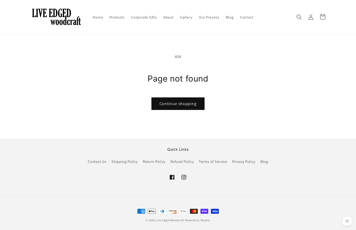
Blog (264, 161)
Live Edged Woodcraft (170, 220)
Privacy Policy (243, 161)
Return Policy (154, 161)
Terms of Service (213, 161)
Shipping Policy (124, 161)
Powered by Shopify (197, 220)
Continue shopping (178, 103)
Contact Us (97, 161)
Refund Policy (182, 161)
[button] (299, 17)
